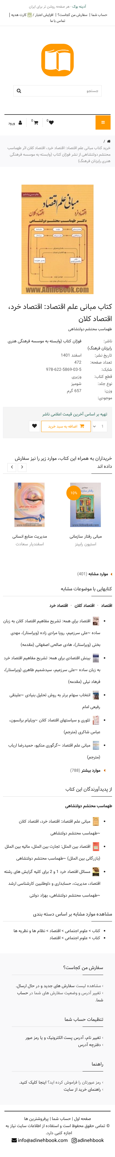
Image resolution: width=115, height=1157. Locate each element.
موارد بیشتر (90, 770)
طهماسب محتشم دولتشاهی (90, 329)
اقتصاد (106, 605)
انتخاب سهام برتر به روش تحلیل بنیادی (58, 695)
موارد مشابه (98, 574)
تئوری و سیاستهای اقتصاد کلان (65, 720)
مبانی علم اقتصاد (76, 745)
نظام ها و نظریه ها (29, 930)
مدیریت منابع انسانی (29, 536)
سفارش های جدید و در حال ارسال (46, 986)
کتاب (96, 930)
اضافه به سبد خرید (63, 426)
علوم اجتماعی (76, 930)
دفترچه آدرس (89, 1044)
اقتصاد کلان (84, 605)
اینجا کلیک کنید (33, 1082)
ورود (12, 123)
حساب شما (99, 15)
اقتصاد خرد (59, 605)
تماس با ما (57, 20)
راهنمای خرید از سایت (82, 1089)
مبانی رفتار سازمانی (86, 536)
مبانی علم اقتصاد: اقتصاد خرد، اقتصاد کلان (55, 821)
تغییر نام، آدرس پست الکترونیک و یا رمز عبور (63, 1037)
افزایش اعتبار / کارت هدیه (32, 15)
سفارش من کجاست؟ (72, 15)
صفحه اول (82, 1118)
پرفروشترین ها (36, 1118)
